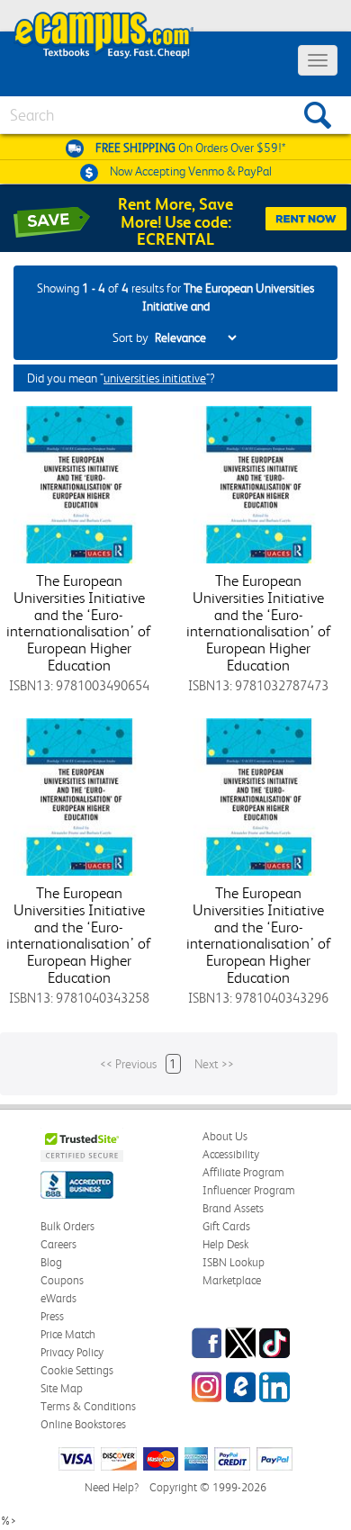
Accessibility (230, 1154)
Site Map (61, 1388)
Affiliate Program (243, 1172)
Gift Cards (226, 1226)
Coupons (62, 1280)
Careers (58, 1244)
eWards (58, 1298)
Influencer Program (248, 1190)
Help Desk (225, 1244)
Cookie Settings (76, 1370)
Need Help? (112, 1487)
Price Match (67, 1334)
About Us (225, 1136)
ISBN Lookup (233, 1262)
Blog (51, 1262)
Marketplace (231, 1280)
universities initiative (155, 378)
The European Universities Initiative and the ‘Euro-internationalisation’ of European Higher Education (78, 622)
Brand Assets (233, 1208)
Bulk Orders (67, 1226)
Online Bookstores (83, 1424)
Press (52, 1316)
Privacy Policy (72, 1352)
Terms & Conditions (88, 1406)
